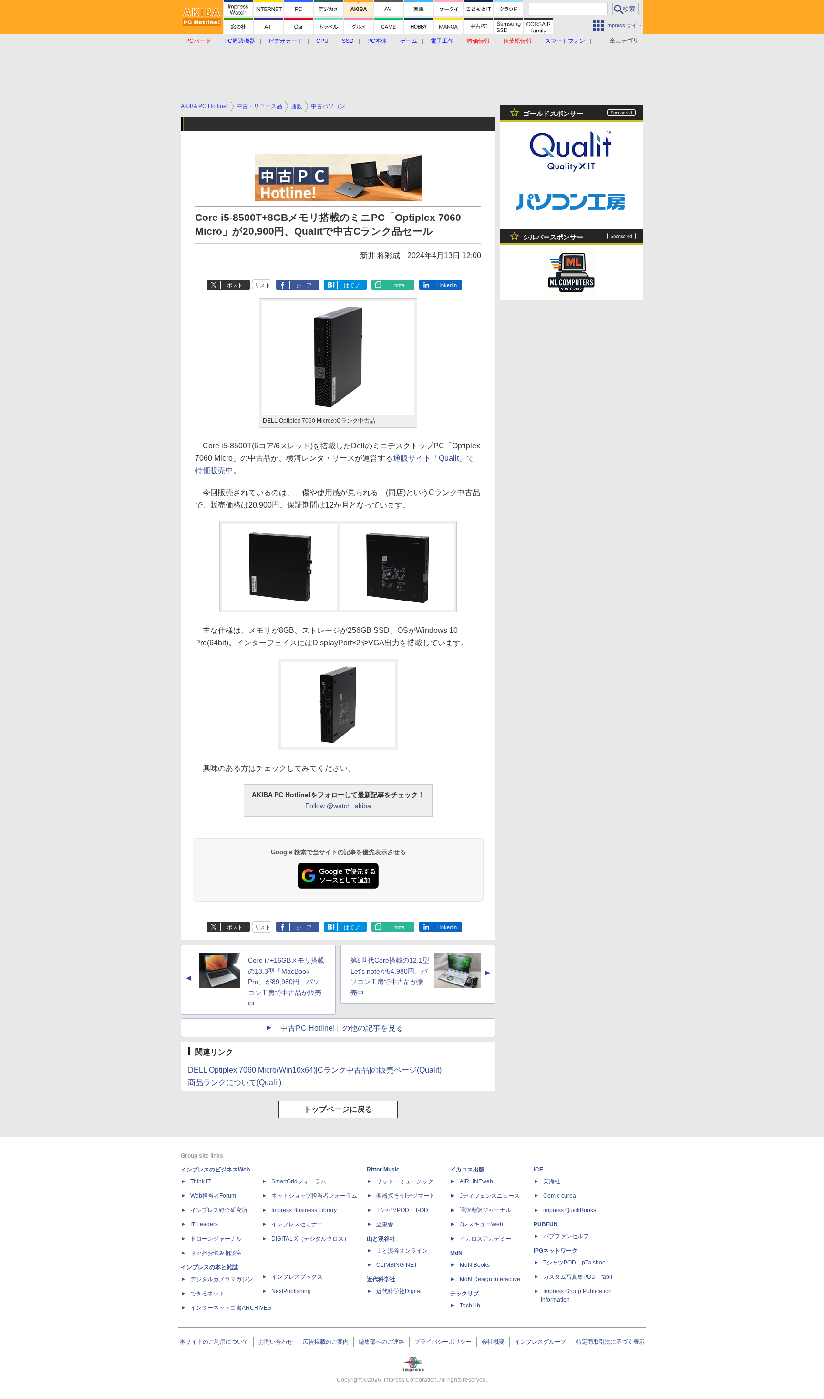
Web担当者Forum (213, 1195)
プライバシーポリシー (443, 1341)
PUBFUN (546, 1224)
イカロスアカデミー (485, 1238)
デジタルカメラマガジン (221, 1279)
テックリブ (464, 1293)
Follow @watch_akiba (338, 805)
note (399, 285)
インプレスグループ (540, 1341)
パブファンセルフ (566, 1236)
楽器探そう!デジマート (405, 1195)
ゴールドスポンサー (553, 113)
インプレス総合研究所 (218, 1210)
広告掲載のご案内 (326, 1341)
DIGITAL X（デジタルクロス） (310, 1238)
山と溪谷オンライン (402, 1250)
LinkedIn (447, 285)
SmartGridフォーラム (298, 1181)
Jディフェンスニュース (490, 1195)
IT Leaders (204, 1224)
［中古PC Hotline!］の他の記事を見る (338, 1028)
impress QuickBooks (569, 1210)
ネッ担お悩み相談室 (216, 1253)
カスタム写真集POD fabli (577, 1277)
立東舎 (384, 1224)
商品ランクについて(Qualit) (234, 1082)
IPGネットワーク (555, 1250)
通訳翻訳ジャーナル (485, 1210)
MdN (456, 1253)
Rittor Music (383, 1169)
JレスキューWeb (481, 1224)
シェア (304, 285)
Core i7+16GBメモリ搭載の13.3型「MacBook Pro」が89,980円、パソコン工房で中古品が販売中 (286, 981)
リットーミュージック (404, 1181)
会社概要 (493, 1341)
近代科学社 (381, 1279)
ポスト (235, 285)
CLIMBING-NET (396, 1265)
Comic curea (559, 1195)
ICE (538, 1169)
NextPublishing (291, 1291)
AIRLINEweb (476, 1181)
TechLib (470, 1305)
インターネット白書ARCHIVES (230, 1308)
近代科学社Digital (399, 1291)
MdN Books (475, 1265)
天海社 (551, 1181)
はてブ (352, 285)
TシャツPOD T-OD (402, 1210)
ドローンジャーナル (216, 1238)
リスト (262, 285)
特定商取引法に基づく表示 (610, 1341)
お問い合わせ (275, 1341)
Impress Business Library (304, 1210)
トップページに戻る (338, 1109)
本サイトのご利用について (214, 1341)
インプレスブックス (297, 1277)
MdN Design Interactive (490, 1279)
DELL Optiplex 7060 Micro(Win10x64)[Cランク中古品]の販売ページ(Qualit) (315, 1070)
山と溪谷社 (381, 1238)
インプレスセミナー (297, 1224)
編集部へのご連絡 (381, 1341)
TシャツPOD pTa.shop (574, 1262)
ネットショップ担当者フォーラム (314, 1195)
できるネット (207, 1293)
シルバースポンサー (553, 237)
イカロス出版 (467, 1169)
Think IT (200, 1181)
